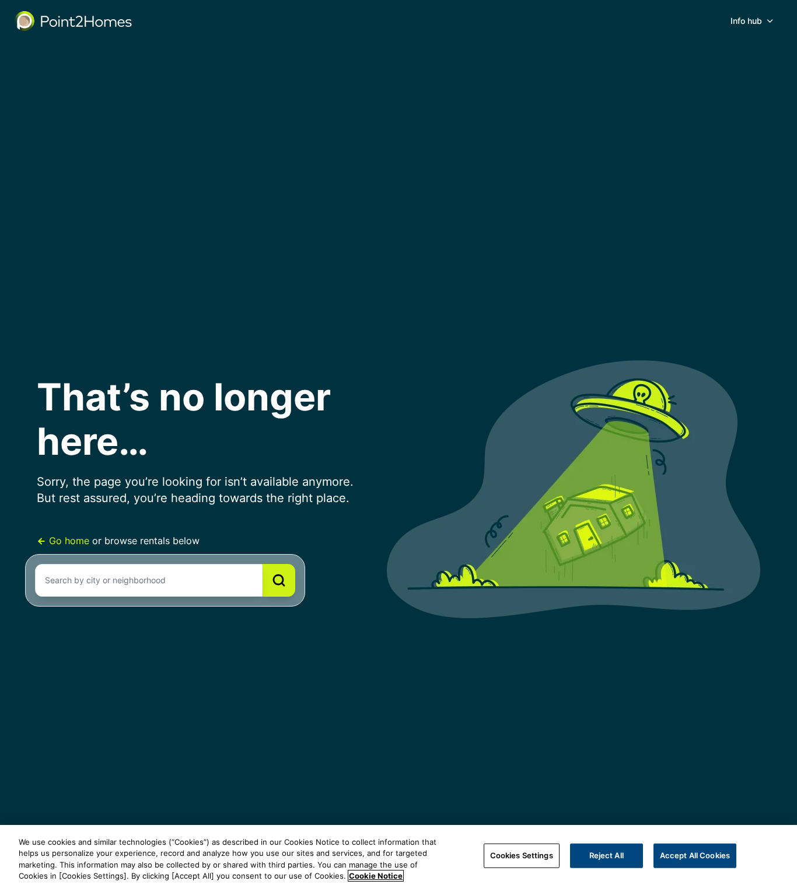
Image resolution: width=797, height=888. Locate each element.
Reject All (606, 855)
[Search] (279, 580)
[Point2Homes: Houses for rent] (74, 21)
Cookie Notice (376, 875)
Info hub (746, 21)
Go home (69, 540)
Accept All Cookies (695, 855)
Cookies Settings (521, 855)
